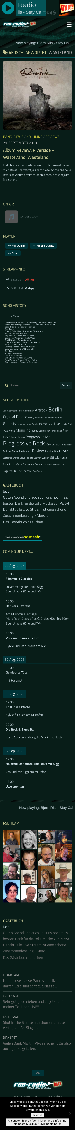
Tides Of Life (58, 464)
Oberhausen (44, 431)
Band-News (13, 137)
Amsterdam (28, 410)
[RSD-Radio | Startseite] (25, 24)
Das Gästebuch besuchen (23, 516)
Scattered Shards (11, 458)
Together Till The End (15, 471)
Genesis (9, 423)
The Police (47, 464)
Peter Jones (56, 431)
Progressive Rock (24, 443)
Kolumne (34, 137)
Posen (14, 437)
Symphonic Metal (12, 464)
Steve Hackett (26, 458)
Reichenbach (25, 451)
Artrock (41, 410)
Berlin (55, 409)
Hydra (19, 424)
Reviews (52, 137)
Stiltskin (55, 457)
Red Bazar (67, 444)
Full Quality (18, 245)
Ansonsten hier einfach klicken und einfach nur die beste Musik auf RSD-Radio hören (37, 1122)
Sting (64, 458)
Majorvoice (9, 430)
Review (38, 450)
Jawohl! (37, 1115)
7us (4, 410)
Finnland (59, 417)
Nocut (34, 430)
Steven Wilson (41, 457)
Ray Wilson (53, 444)
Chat (15, 253)
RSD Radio (61, 451)
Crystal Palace (15, 416)
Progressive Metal (40, 437)
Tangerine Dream (32, 464)
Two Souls (37, 471)
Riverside (49, 451)
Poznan (21, 437)
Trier (29, 471)
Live (57, 424)
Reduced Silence (10, 451)
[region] (37, 531)
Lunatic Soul (66, 424)
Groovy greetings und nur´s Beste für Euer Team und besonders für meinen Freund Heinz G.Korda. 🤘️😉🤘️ (36, 503)
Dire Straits (49, 417)
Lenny (50, 424)
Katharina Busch (30, 424)
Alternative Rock (14, 410)
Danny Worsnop (35, 417)
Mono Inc (23, 430)
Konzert (42, 424)
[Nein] (70, 1113)
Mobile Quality (45, 245)
